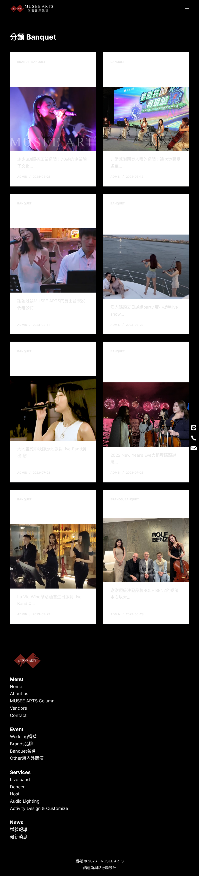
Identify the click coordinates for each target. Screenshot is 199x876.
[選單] (187, 8)
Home (16, 686)
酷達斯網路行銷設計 (99, 867)
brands (23, 62)
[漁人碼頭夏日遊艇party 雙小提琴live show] (146, 267)
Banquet (38, 62)
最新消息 (18, 836)
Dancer (17, 786)
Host (15, 793)
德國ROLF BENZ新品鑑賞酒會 (143, 510)
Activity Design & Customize (39, 808)
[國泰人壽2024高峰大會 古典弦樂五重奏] (146, 119)
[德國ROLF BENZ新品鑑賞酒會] (146, 550)
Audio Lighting (25, 801)
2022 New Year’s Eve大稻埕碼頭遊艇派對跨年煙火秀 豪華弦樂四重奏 (145, 368)
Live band (20, 779)
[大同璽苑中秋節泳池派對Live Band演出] (53, 408)
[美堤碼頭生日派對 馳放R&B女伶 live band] (53, 260)
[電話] (193, 438)
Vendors (18, 708)
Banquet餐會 (23, 751)
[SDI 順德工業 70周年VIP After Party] (53, 119)
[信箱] (193, 448)
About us (19, 693)
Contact (18, 715)
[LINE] (193, 427)
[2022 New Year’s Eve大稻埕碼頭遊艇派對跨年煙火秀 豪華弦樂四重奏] (146, 414)
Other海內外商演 (27, 758)
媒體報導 (18, 829)
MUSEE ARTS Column (32, 700)
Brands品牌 (21, 743)
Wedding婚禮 (23, 736)
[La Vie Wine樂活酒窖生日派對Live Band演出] (53, 556)
